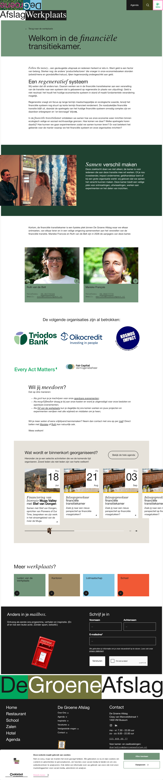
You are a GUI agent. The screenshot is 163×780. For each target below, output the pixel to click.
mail (121, 421)
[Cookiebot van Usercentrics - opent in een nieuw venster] (16, 775)
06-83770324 (48, 294)
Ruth (53, 424)
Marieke (44, 424)
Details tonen (39, 775)
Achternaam (130, 620)
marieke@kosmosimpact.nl (110, 297)
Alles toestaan (141, 756)
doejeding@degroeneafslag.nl (128, 747)
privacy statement (96, 651)
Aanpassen (140, 764)
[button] (134, 5)
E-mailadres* (96, 635)
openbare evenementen (86, 398)
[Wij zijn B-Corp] (66, 745)
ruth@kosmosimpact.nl (49, 297)
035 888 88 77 (118, 739)
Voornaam (94, 620)
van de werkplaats (48, 408)
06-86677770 (107, 294)
